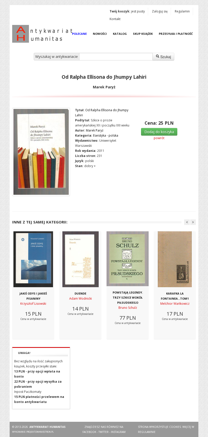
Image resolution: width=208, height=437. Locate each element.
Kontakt (115, 19)
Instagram (118, 432)
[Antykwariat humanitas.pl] (43, 34)
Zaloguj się (160, 11)
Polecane (79, 34)
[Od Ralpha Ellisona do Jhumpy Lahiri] (41, 152)
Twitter (103, 432)
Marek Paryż (94, 130)
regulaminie (146, 432)
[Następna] (193, 222)
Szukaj (165, 56)
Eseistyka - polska (105, 135)
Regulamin (182, 11)
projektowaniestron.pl (40, 431)
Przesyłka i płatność (176, 34)
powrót (159, 138)
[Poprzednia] (187, 222)
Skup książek (143, 34)
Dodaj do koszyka (159, 131)
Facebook (89, 432)
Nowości (100, 34)
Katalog (120, 34)
